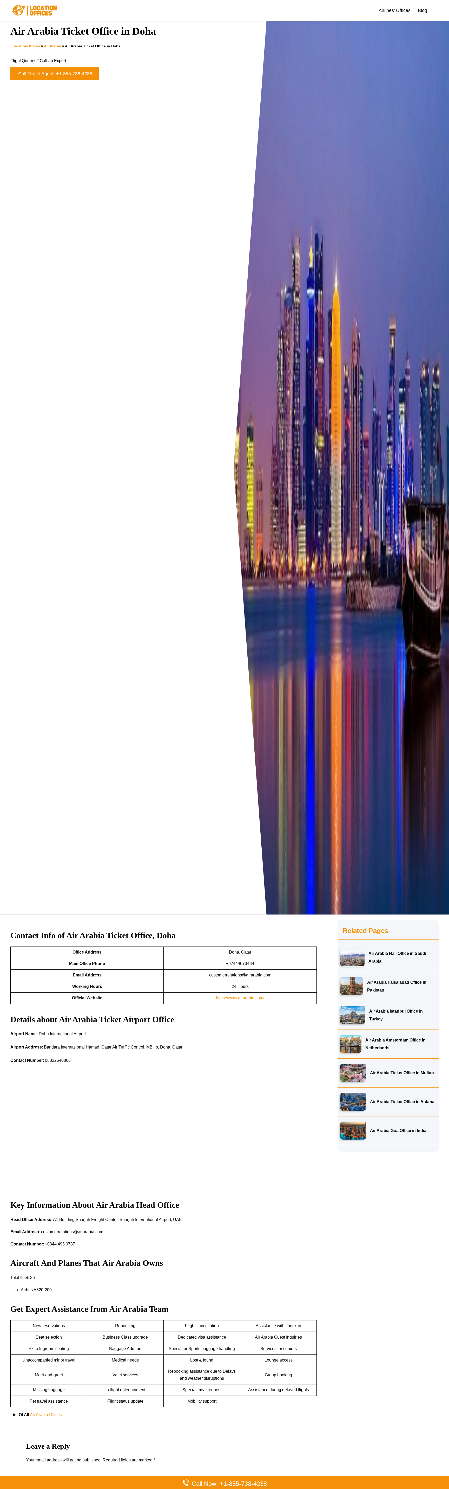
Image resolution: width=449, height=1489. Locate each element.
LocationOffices (25, 46)
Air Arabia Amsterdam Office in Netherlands (395, 1044)
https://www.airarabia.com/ (240, 998)
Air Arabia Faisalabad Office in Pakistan (396, 986)
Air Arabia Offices (46, 1415)
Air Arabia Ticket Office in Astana (402, 1101)
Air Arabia (52, 46)
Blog (422, 10)
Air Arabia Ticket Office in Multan (402, 1072)
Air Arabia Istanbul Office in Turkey (396, 1015)
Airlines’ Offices (395, 10)
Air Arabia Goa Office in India (398, 1130)
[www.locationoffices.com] (34, 10)
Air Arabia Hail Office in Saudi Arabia (397, 957)
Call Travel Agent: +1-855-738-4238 (55, 73)
